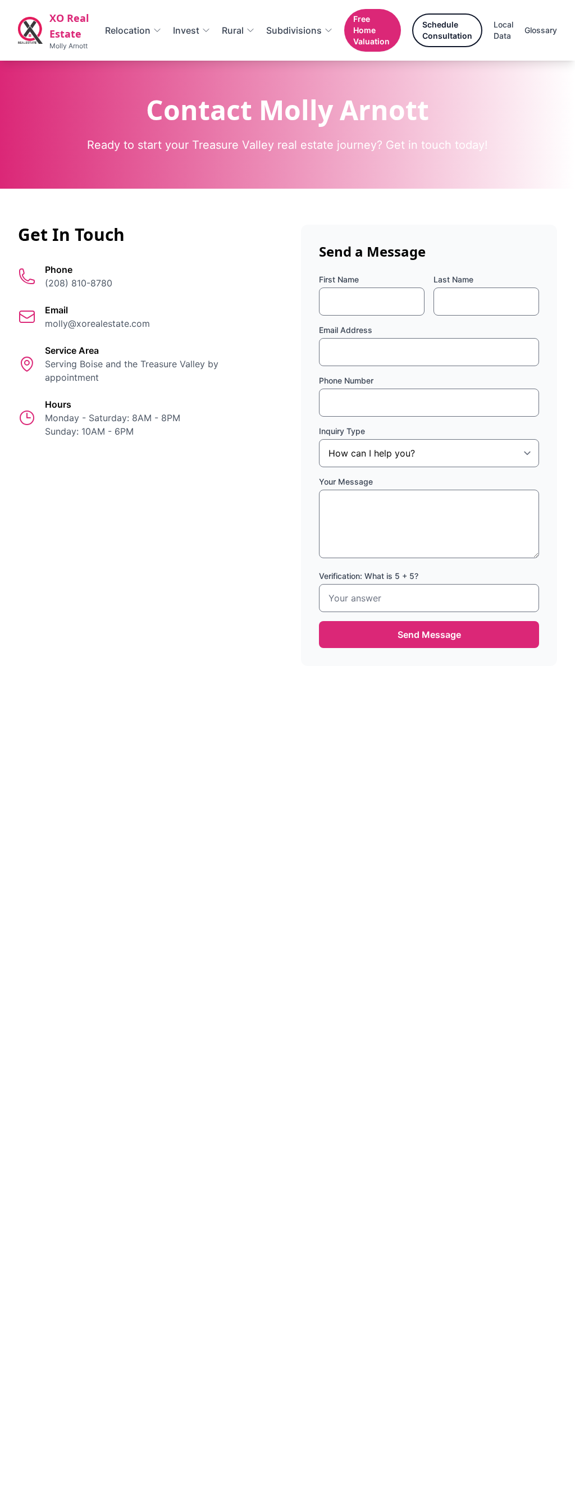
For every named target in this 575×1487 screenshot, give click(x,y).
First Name (339, 279)
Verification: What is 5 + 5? (368, 576)
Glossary (540, 30)
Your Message (346, 481)
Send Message (429, 634)
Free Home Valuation (371, 30)
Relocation (127, 30)
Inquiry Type (342, 431)
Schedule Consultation (447, 30)
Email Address (345, 330)
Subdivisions (294, 30)
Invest (186, 30)
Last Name (453, 279)
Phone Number (346, 380)
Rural (233, 30)
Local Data (503, 30)
